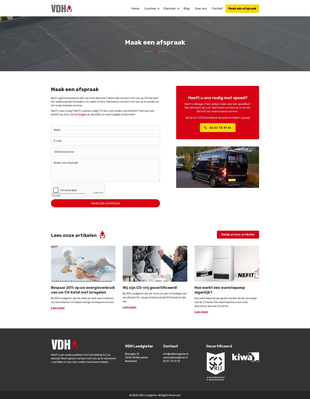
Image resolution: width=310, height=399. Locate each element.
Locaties (150, 8)
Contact (217, 8)
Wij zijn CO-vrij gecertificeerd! (150, 287)
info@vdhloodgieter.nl (176, 354)
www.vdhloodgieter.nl (175, 357)
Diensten (170, 8)
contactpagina (78, 114)
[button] (158, 9)
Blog (187, 8)
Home (135, 8)
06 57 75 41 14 (171, 361)
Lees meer (58, 308)
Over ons (201, 8)
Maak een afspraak (242, 8)
